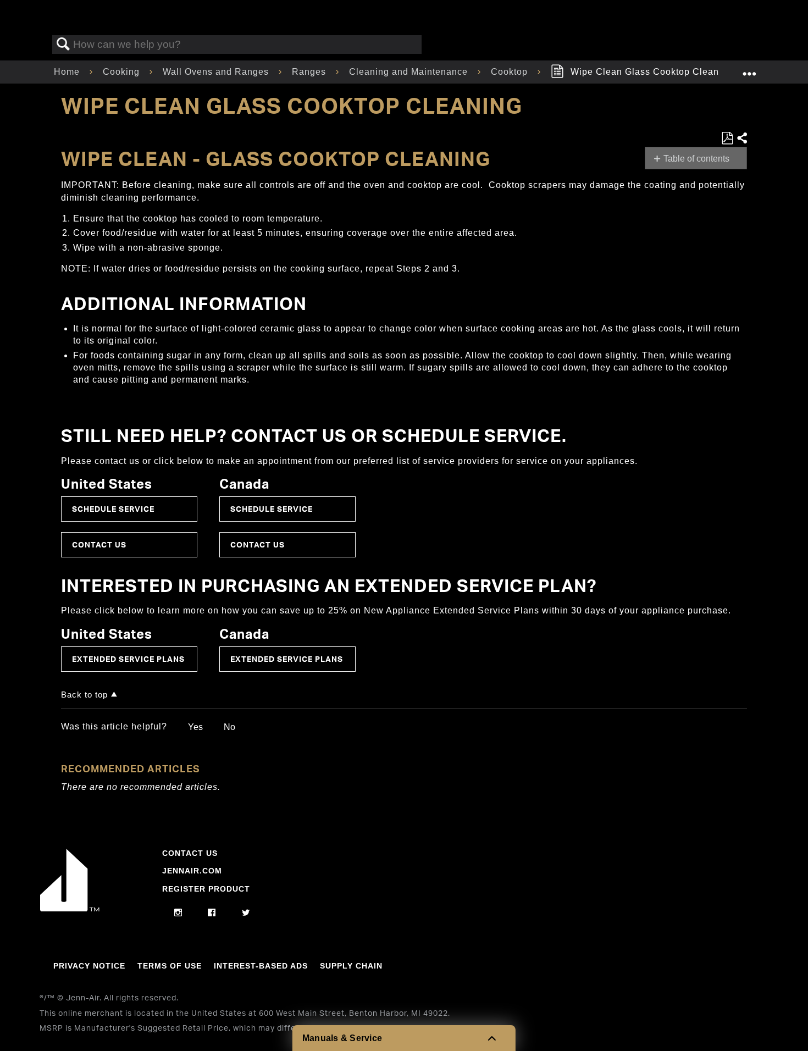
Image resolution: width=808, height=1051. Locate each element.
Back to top (84, 694)
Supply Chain (351, 965)
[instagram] (178, 913)
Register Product (206, 888)
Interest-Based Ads (261, 965)
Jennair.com (192, 870)
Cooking (122, 71)
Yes (195, 727)
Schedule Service (113, 508)
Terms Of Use (169, 965)
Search (63, 44)
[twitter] (246, 913)
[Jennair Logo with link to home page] (69, 909)
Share (741, 138)
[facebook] (212, 913)
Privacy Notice (89, 965)
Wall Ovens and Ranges (217, 71)
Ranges (310, 71)
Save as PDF (727, 138)
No (229, 727)
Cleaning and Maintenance (410, 71)
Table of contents (696, 158)
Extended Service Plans (128, 658)
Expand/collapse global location (749, 68)
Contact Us (99, 544)
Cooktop (510, 71)
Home (68, 71)
